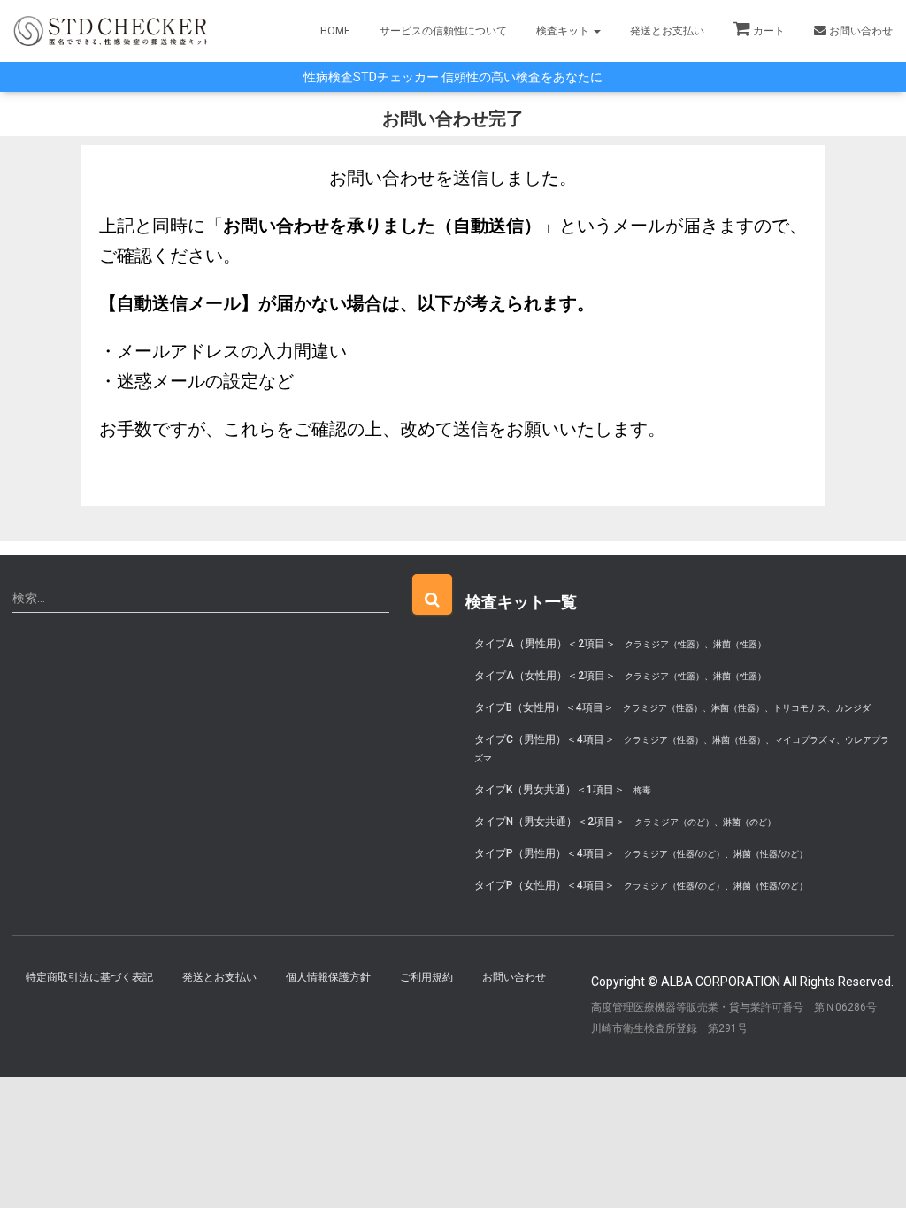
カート (769, 31)
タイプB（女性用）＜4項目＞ (672, 707)
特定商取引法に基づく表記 (89, 977)
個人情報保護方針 (328, 977)
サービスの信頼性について (443, 31)
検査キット (564, 31)
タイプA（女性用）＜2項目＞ (620, 675)
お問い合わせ (861, 31)
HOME (335, 31)
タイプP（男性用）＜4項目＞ (641, 853)
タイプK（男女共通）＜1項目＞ (562, 790)
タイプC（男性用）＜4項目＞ (681, 748)
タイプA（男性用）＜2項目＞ (620, 644)
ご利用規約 (426, 977)
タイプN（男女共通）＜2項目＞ (625, 821)
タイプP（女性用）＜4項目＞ (641, 885)
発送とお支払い (667, 31)
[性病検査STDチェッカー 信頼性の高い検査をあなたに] (110, 30)
